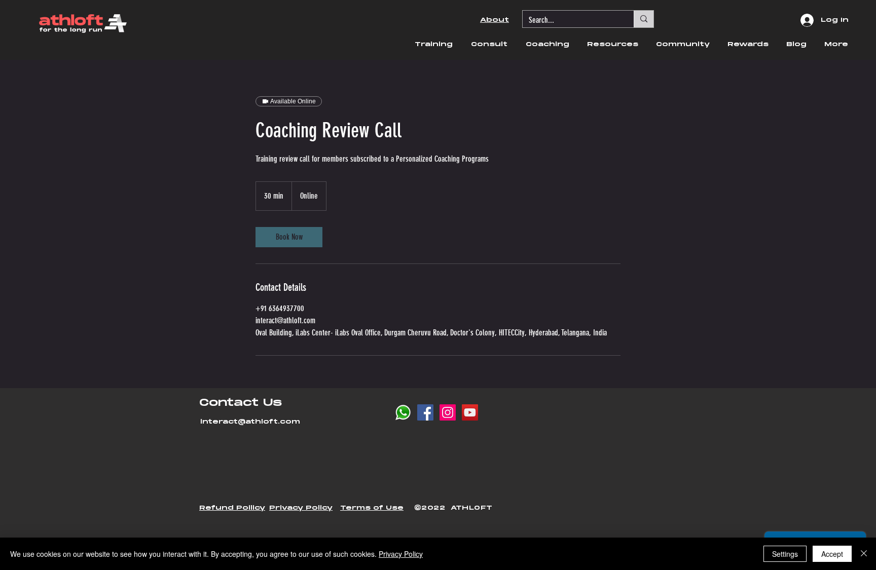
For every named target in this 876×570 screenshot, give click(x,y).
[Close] (864, 554)
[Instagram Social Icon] (448, 412)
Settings (785, 554)
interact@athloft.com (250, 422)
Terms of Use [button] (372, 508)
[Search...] (643, 19)
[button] (433, 44)
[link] (289, 237)
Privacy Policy (401, 554)
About (494, 20)
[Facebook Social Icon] (425, 412)
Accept (832, 554)
